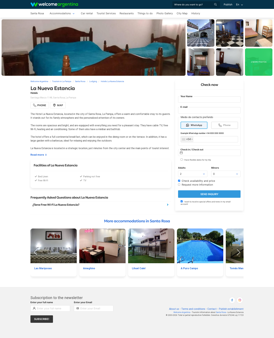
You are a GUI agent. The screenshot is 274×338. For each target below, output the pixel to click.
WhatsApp (196, 125)
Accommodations (60, 13)
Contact (212, 308)
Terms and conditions (193, 308)
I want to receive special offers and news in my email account (206, 202)
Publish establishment (231, 308)
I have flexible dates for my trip (197, 160)
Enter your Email (83, 302)
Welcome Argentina (181, 312)
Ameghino (89, 268)
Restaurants (127, 13)
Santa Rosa (37, 13)
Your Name (186, 96)
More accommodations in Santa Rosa (137, 221)
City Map (182, 13)
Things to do (145, 13)
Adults (182, 167)
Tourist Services (106, 13)
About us (174, 308)
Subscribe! (41, 319)
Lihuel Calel (138, 268)
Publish (228, 4)
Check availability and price (198, 180)
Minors (215, 167)
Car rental (87, 13)
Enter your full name (41, 302)
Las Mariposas (43, 268)
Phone (227, 125)
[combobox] (187, 139)
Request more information (197, 184)
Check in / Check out (191, 149)
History (195, 13)
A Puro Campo (189, 268)
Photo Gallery (165, 13)
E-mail (184, 107)
